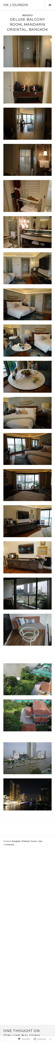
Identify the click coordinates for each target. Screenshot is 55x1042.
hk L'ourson (15, 5)
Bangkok (16, 841)
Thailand (25, 841)
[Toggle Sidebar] (50, 5)
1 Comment (8, 844)
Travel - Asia (36, 841)
